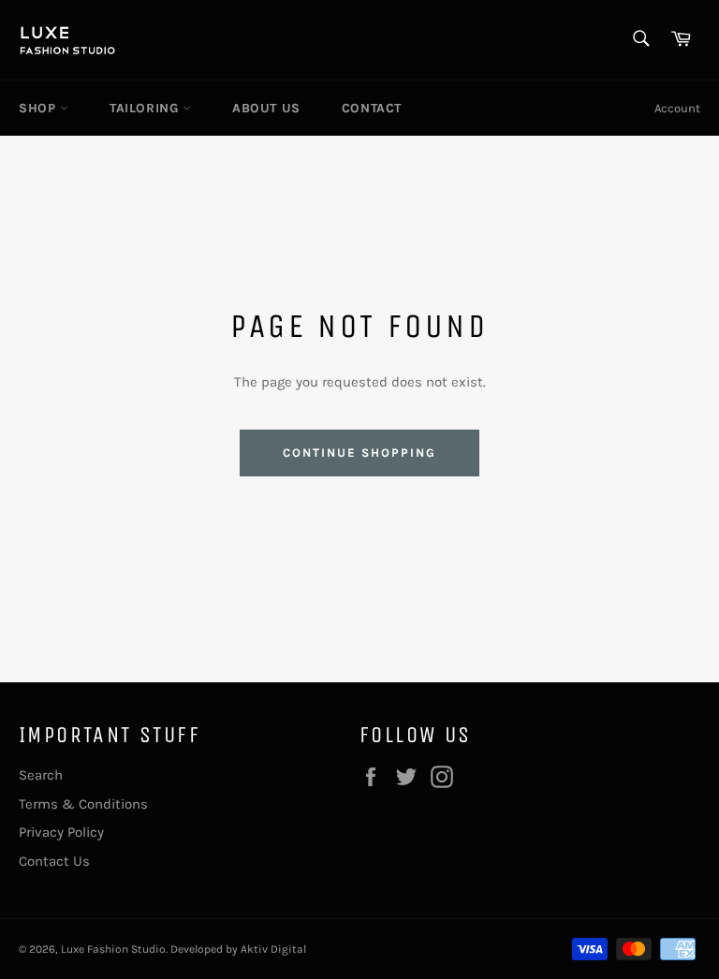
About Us (266, 108)
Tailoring (146, 108)
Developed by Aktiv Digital (238, 949)
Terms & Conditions (83, 804)
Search (41, 775)
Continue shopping (359, 453)
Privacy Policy (61, 832)
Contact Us (54, 861)
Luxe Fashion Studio (113, 949)
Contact (372, 108)
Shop (39, 108)
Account (677, 108)
